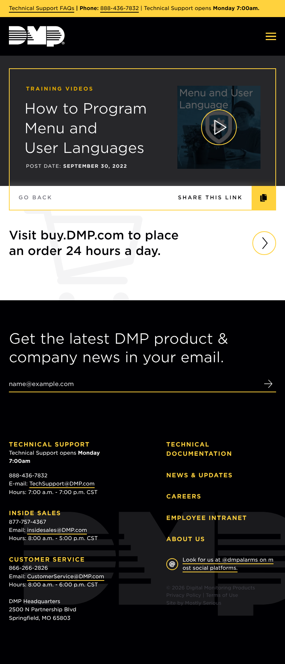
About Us (185, 539)
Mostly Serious (203, 603)
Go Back (35, 198)
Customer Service (47, 559)
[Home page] (37, 36)
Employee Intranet (206, 517)
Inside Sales (35, 513)
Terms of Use (222, 595)
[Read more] (264, 243)
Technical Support (49, 444)
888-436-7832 (119, 9)
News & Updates (199, 475)
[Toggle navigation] (271, 36)
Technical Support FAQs (41, 9)
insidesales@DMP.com (57, 530)
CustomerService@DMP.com (65, 577)
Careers (184, 496)
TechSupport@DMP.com (62, 484)
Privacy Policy (183, 595)
